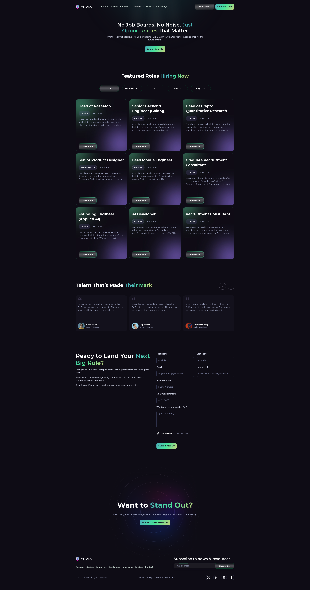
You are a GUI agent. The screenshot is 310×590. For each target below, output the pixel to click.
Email (159, 367)
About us (104, 6)
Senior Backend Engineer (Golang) (149, 108)
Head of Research (95, 106)
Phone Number (164, 380)
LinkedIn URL (203, 367)
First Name (161, 354)
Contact (149, 567)
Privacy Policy (145, 577)
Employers (125, 6)
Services (150, 6)
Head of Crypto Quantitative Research (206, 108)
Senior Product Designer (101, 160)
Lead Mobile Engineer (152, 160)
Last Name (202, 354)
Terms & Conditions (165, 577)
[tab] (109, 88)
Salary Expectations (166, 394)
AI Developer (144, 214)
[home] (84, 7)
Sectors (114, 6)
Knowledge (161, 6)
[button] (222, 286)
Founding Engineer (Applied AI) (96, 216)
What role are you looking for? (171, 407)
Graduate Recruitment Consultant (206, 162)
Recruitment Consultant (208, 214)
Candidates (138, 6)
